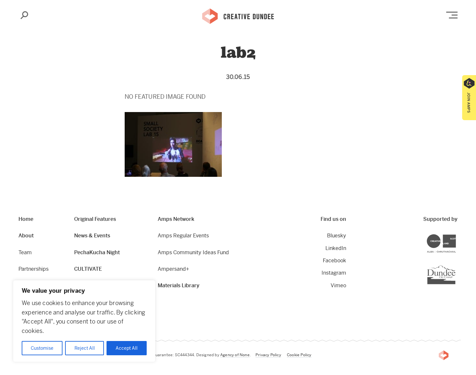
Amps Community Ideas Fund (193, 252)
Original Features (95, 219)
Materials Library (178, 285)
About (26, 235)
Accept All (127, 348)
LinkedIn (335, 248)
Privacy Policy (268, 355)
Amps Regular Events (183, 235)
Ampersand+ (173, 269)
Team (25, 252)
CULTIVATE (88, 269)
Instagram (334, 272)
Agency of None (235, 355)
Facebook (334, 260)
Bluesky (336, 235)
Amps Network (176, 219)
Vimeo (338, 285)
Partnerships (33, 269)
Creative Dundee (238, 15)
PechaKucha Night (97, 252)
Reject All (84, 348)
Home (25, 219)
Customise (42, 348)
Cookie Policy (299, 355)
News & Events (92, 235)
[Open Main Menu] (452, 15)
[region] (84, 321)
